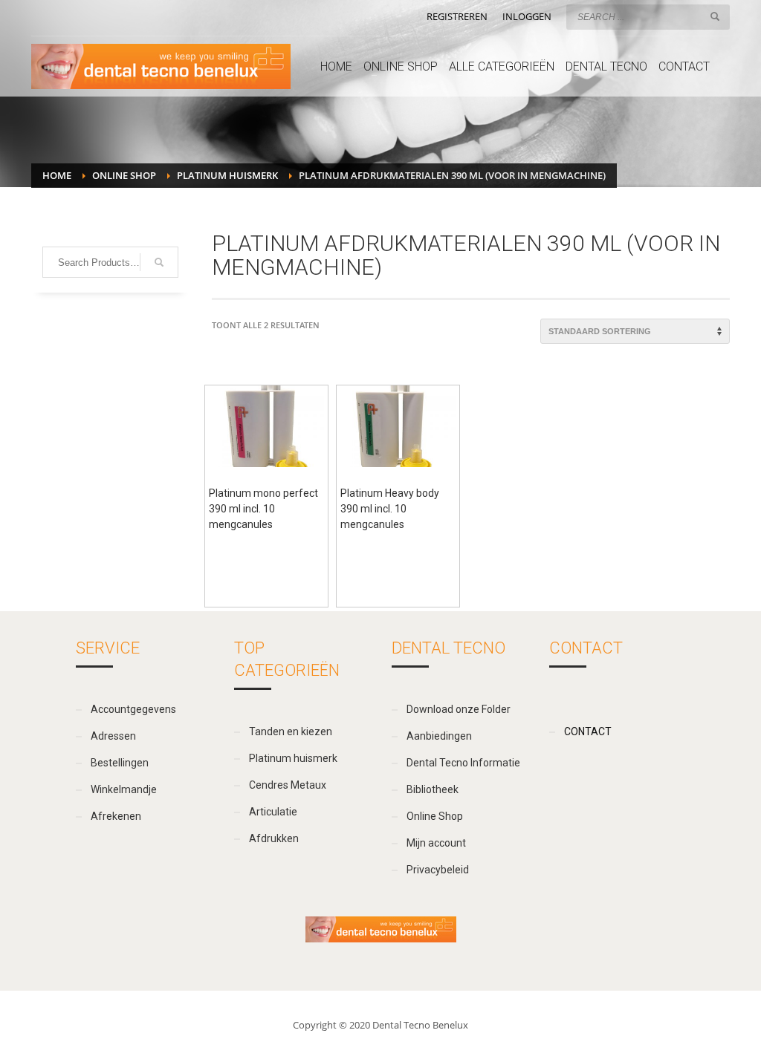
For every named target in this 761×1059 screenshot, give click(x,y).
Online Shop (124, 175)
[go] (714, 16)
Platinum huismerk (227, 175)
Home (56, 175)
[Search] (159, 262)
